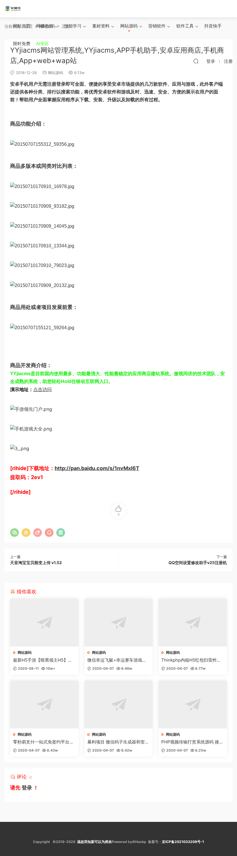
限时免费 (21, 43)
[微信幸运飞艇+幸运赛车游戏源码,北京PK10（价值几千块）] (118, 623)
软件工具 (185, 26)
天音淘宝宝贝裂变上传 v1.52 (36, 562)
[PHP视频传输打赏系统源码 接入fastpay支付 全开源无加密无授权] (192, 704)
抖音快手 (213, 26)
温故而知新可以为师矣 (94, 842)
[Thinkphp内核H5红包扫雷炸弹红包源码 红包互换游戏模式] (192, 623)
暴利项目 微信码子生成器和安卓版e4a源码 (118, 742)
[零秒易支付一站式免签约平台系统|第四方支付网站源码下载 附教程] (44, 704)
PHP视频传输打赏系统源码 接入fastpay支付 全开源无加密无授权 (192, 742)
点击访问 (42, 389)
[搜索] (196, 61)
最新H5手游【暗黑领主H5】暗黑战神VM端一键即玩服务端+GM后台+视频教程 (43, 660)
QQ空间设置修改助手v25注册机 (198, 562)
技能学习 (73, 26)
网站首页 (21, 26)
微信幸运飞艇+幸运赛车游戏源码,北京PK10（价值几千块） (117, 660)
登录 (27, 788)
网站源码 (129, 26)
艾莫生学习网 (13, 8)
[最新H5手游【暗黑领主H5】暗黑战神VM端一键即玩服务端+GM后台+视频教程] (44, 623)
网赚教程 (44, 26)
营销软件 (157, 26)
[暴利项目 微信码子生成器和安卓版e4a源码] (118, 704)
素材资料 (101, 26)
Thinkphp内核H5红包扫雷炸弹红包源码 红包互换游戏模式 (191, 660)
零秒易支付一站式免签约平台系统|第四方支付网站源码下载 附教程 (43, 742)
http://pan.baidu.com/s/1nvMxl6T (97, 468)
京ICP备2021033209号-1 (183, 842)
